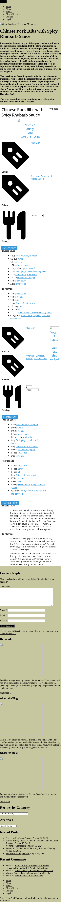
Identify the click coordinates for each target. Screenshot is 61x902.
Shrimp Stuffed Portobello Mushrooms (32, 865)
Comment (5, 586)
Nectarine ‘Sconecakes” (16, 846)
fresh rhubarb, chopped (26, 255)
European (45, 176)
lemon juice (20, 283)
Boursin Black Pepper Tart (18, 853)
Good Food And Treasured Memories (17, 898)
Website (3, 620)
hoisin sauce (23, 265)
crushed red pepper (26, 277)
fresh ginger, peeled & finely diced (31, 271)
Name (3, 610)
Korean (54, 176)
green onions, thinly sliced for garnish (35, 312)
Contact (9, 16)
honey (20, 262)
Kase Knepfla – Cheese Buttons (29, 875)
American (35, 176)
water (20, 258)
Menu (3, 1)
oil (18, 300)
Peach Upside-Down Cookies (19, 838)
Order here (5, 801)
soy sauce (21, 280)
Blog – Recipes (12, 14)
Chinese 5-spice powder (26, 274)
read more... (5, 693)
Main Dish (35, 142)
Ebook (9, 11)
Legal (8, 19)
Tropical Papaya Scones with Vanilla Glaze (34, 870)
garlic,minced (29, 268)
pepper (20, 306)
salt (19, 309)
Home (8, 6)
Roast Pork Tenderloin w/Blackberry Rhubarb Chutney (30, 848)
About (8, 9)
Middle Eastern (37, 178)
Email (3, 615)
